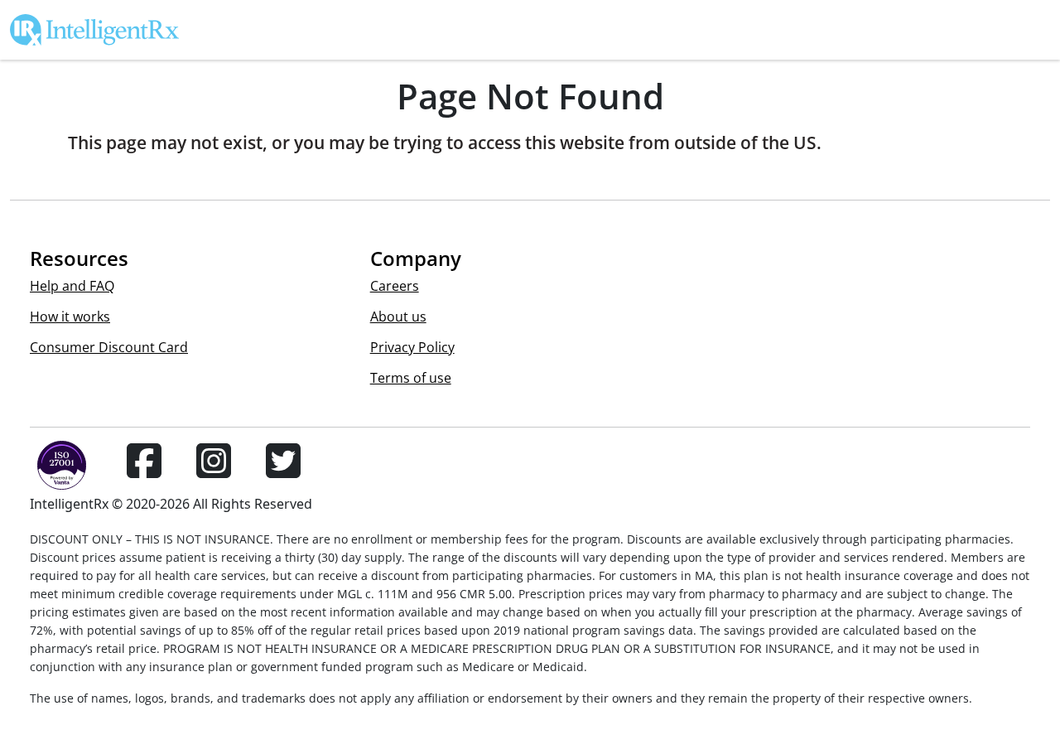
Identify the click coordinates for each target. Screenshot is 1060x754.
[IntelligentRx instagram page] (213, 471)
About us (398, 316)
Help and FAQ (72, 286)
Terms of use (410, 378)
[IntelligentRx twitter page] (283, 471)
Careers (394, 286)
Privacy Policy (412, 347)
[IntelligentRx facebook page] (144, 471)
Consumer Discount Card (109, 347)
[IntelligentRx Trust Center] (55, 471)
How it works (70, 316)
